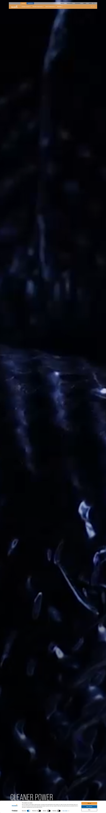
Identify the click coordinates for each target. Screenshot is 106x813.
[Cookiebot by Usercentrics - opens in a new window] (14, 811)
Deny (89, 809)
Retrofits (59, 6)
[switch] (39, 811)
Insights (84, 3)
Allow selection (89, 806)
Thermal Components (37, 6)
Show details (65, 810)
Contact (90, 3)
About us (62, 3)
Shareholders (77, 3)
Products (23, 3)
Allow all (89, 803)
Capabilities (30, 3)
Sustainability (69, 3)
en (93, 6)
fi (91, 6)
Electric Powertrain (49, 6)
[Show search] (94, 3)
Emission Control (25, 6)
